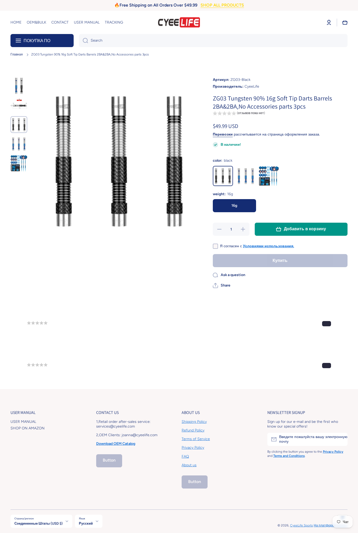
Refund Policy (193, 430)
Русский (86, 523)
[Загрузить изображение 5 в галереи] (18, 163)
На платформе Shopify (331, 525)
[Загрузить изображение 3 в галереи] (18, 124)
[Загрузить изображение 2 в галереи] (18, 105)
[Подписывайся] (341, 439)
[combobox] (213, 40)
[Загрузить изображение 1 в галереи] (18, 85)
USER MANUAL (23, 421)
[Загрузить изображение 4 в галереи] (18, 144)
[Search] (83, 40)
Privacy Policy (193, 447)
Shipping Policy (194, 421)
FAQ (185, 456)
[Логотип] (179, 22)
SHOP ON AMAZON (27, 428)
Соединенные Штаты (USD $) (38, 523)
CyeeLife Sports (301, 525)
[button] (345, 22)
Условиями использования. (268, 246)
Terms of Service (196, 439)
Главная (16, 54)
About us (189, 465)
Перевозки (223, 134)
